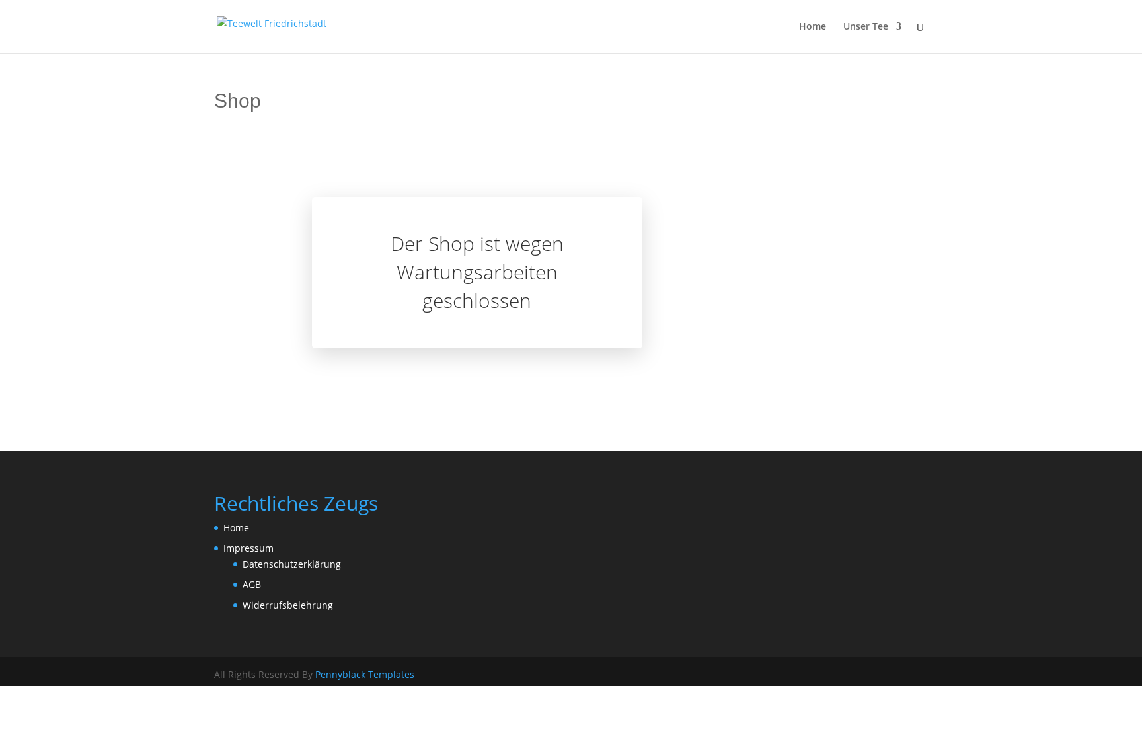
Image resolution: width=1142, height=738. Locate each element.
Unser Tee (865, 27)
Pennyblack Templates (364, 674)
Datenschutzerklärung (292, 564)
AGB (252, 584)
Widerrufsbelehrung (288, 605)
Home (812, 27)
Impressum (248, 548)
